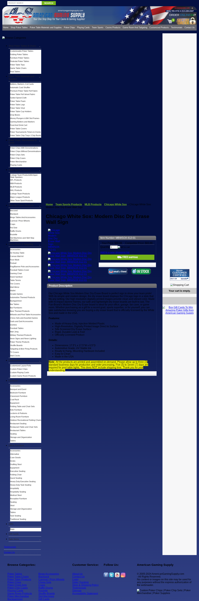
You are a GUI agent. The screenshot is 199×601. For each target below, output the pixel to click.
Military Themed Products (21, 335)
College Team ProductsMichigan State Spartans (24, 176)
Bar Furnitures (16, 308)
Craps (12, 224)
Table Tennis (15, 280)
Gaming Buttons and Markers (22, 122)
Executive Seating (17, 471)
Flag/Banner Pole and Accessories (24, 267)
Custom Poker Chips (19, 369)
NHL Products (16, 190)
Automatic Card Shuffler (20, 87)
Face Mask (14, 260)
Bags (12, 529)
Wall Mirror (14, 287)
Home (5, 27)
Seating (13, 434)
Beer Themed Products (20, 311)
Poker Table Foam (17, 101)
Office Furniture (16, 445)
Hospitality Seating (18, 492)
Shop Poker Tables (19, 27)
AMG (11, 524)
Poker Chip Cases (17, 158)
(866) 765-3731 (173, 11)
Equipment (14, 403)
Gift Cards (14, 534)
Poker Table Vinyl (17, 108)
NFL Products (16, 180)
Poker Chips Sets (17, 155)
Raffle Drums (15, 231)
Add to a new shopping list (114, 252)
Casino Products (113, 27)
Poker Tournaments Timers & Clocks (25, 132)
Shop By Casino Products (21, 205)
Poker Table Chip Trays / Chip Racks (25, 135)
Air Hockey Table (17, 253)
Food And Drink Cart (18, 125)
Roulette (13, 234)
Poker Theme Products (19, 342)
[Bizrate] (192, 282)
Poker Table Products (19, 579)
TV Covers (14, 352)
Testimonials (176, 27)
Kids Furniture (16, 410)
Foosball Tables (16, 328)
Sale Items (14, 539)
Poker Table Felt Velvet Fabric (22, 94)
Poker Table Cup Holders (20, 111)
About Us (77, 573)
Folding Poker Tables (19, 54)
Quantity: (105, 247)
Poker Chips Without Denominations (25, 151)
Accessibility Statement (85, 593)
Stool (12, 505)
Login (75, 579)
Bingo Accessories (48, 573)
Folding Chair (16, 475)
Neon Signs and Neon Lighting (23, 338)
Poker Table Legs (17, 105)
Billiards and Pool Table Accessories (25, 315)
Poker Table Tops (17, 65)
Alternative (14, 454)
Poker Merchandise (18, 162)
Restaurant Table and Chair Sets (24, 427)
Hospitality (14, 488)
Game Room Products (19, 593)
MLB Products (16, 187)
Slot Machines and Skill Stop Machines (22, 239)
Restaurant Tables (17, 430)
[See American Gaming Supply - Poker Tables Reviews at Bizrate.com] (179, 274)
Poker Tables (14, 573)
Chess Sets (44, 582)
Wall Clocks (15, 356)
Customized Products (159, 27)
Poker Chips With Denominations (24, 148)
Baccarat (14, 210)
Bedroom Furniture (18, 393)
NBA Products (16, 183)
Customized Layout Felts (20, 366)
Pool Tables (15, 72)
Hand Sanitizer (16, 277)
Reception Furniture (18, 499)
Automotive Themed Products (22, 297)
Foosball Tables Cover (19, 270)
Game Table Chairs (18, 68)
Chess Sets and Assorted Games (24, 318)
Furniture (13, 380)
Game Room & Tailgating (21, 244)
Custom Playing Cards (19, 372)
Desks (12, 461)
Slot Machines (46, 596)
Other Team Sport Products (21, 201)
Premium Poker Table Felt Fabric (24, 91)
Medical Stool (16, 495)
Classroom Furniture (18, 396)
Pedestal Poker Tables (19, 61)
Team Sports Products (19, 170)
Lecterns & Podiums (18, 413)
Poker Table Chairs (18, 576)
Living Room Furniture (19, 417)
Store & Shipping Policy (85, 585)
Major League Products (20, 197)
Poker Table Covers (18, 129)
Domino (13, 325)
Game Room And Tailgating (135, 27)
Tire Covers (15, 284)
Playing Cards (83, 27)
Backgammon (16, 301)
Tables (13, 441)
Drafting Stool (16, 464)
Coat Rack (14, 400)
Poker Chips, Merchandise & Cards (23, 141)
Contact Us (190, 27)
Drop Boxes (15, 115)
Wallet (12, 291)
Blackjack (14, 214)
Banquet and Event (18, 389)
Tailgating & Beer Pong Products (23, 349)
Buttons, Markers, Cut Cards (22, 84)
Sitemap (76, 590)
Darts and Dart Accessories (21, 321)
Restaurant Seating (18, 424)
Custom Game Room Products (23, 376)
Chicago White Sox (115, 204)
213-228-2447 (187, 11)
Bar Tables (14, 304)
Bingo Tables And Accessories (22, 217)
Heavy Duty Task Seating (20, 485)
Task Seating (15, 516)
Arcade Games (16, 294)
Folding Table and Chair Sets (22, 406)
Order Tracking (80, 582)
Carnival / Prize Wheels (20, 221)
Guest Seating (16, 478)
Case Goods (15, 457)
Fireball (13, 263)
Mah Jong (14, 332)
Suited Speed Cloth (18, 98)
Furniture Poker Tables (19, 58)
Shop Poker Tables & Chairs (22, 46)
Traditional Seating (18, 519)
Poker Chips (69, 27)
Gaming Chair (16, 273)
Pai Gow (13, 228)
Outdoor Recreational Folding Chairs (25, 420)
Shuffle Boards (16, 345)
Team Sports (97, 27)
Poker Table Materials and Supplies (46, 27)
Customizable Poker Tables (21, 51)
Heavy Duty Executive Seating (23, 481)
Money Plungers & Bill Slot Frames (24, 118)
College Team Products (20, 194)
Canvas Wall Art (16, 256)
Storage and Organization (21, 437)
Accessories (15, 249)
